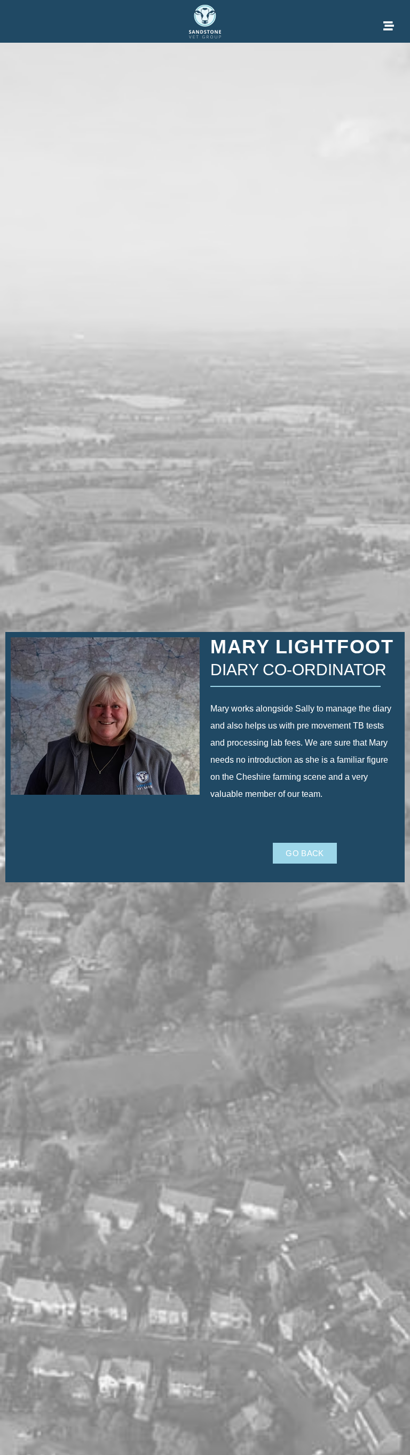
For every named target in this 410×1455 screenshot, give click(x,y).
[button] (304, 853)
